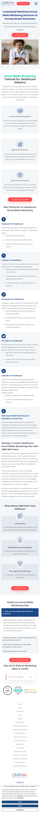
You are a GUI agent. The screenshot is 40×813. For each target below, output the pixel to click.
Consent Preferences (20, 766)
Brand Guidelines (20, 762)
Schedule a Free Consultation (20, 199)
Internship (20, 711)
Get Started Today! (20, 588)
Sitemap (20, 719)
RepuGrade (20, 744)
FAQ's (20, 704)
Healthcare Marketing (20, 726)
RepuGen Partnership (20, 759)
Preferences (20, 810)
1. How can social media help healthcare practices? (18, 612)
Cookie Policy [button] (20, 796)
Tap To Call (24, 3)
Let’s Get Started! (20, 35)
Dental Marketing (20, 733)
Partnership (20, 748)
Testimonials (20, 722)
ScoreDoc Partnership (20, 755)
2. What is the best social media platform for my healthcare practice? (19, 639)
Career (20, 708)
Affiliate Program (20, 751)
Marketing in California (20, 730)
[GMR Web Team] (8, 3)
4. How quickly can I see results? (14, 651)
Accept (20, 802)
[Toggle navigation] (36, 3)
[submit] (30, 677)
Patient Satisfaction (20, 737)
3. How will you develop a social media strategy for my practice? (16, 645)
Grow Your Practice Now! (20, 660)
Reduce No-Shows (20, 740)
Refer (20, 715)
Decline (20, 806)
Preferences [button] (20, 798)
